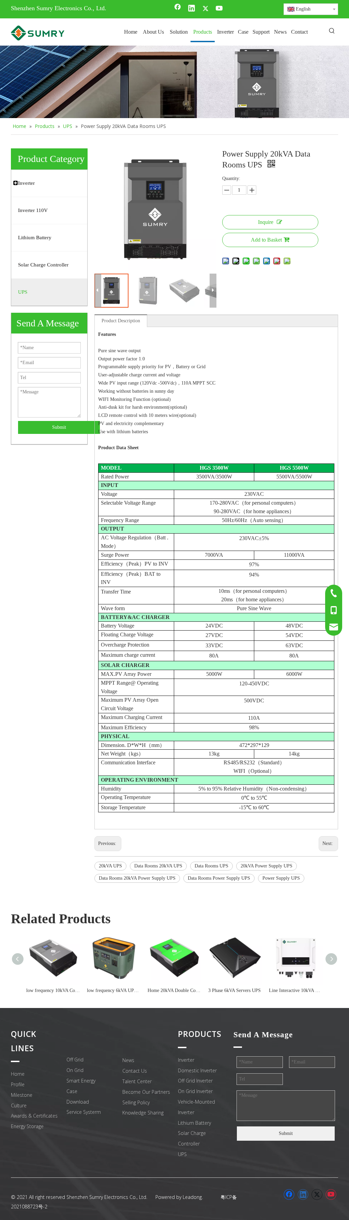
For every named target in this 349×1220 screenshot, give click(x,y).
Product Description (121, 320)
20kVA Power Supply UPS (266, 865)
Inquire (265, 222)
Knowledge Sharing (143, 1112)
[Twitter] (205, 8)
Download (77, 1102)
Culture (19, 1105)
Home (18, 1074)
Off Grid (75, 1059)
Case (71, 1091)
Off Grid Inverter (195, 1080)
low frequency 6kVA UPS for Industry (114, 990)
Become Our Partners (146, 1092)
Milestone (21, 1095)
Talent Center (137, 1081)
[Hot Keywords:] (332, 31)
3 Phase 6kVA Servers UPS (234, 990)
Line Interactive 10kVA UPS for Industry (296, 990)
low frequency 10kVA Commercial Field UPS (53, 990)
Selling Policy (136, 1102)
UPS (182, 1154)
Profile (18, 1084)
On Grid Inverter (195, 1091)
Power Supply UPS (281, 878)
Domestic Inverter (197, 1070)
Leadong (192, 1197)
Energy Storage (27, 1126)
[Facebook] (177, 8)
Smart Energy (80, 1080)
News (128, 1060)
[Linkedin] (191, 8)
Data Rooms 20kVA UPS (158, 865)
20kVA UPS (110, 865)
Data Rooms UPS (211, 865)
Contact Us (134, 1071)
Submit (59, 427)
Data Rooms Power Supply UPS (219, 878)
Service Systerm (83, 1112)
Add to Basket (266, 240)
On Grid (75, 1070)
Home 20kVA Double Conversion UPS (174, 990)
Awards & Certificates (34, 1115)
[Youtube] (219, 8)
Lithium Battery (194, 1123)
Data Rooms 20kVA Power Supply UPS (137, 878)
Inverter (186, 1060)
